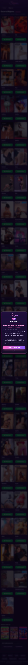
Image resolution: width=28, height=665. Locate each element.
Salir (14, 350)
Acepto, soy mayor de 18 (14, 347)
